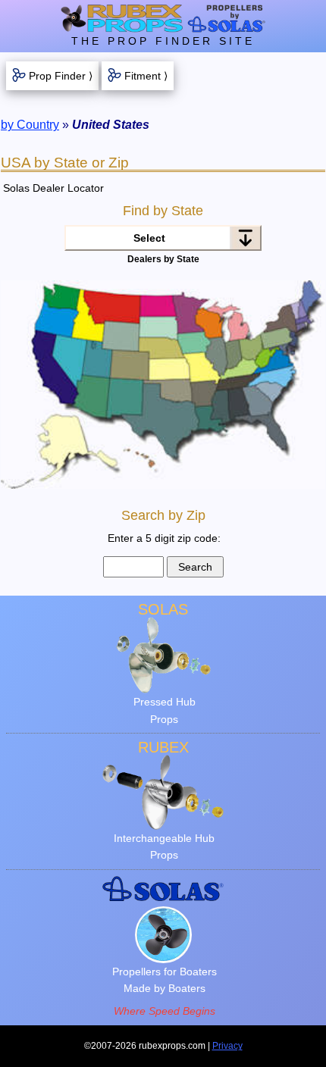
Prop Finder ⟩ (60, 76)
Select (149, 238)
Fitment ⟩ (146, 76)
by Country (30, 124)
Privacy (227, 1045)
